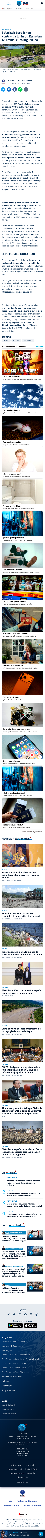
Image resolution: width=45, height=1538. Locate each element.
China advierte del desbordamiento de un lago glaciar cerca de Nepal (21, 1030)
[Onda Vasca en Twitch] (31, 1314)
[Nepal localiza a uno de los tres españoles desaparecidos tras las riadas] (22, 896)
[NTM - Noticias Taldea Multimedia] (22, 1493)
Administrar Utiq (22, 1477)
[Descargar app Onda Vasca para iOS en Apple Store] (30, 1325)
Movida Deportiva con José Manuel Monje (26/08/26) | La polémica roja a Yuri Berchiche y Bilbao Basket (13, 1272)
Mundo (4, 869)
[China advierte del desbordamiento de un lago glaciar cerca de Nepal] (22, 1011)
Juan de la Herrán (9, 1405)
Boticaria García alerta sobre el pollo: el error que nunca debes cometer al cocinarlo (23, 1183)
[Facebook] (14, 89)
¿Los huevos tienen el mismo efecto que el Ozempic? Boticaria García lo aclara (25, 1215)
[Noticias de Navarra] (32, 1505)
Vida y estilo (12, 1178)
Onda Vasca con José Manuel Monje (16, 1355)
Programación (8, 1390)
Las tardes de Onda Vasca (12, 1346)
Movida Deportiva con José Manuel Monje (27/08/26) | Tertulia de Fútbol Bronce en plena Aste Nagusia (14, 1255)
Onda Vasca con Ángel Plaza (13, 1372)
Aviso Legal (30, 1465)
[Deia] (10, 1501)
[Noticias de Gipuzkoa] (27, 1501)
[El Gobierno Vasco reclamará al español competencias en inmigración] (22, 973)
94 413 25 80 (24, 1439)
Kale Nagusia (7, 1350)
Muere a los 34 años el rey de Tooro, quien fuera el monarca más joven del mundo (21, 875)
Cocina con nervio (9, 1414)
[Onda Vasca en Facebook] (14, 1314)
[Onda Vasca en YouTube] (19, 1314)
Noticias (5, 1381)
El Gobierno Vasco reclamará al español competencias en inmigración (22, 992)
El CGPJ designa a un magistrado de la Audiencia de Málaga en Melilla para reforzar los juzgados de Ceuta (21, 1070)
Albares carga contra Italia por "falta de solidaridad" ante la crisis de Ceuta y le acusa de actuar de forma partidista (22, 1111)
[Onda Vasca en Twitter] (8, 1314)
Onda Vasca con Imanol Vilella (14, 1368)
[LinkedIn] (9, 89)
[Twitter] (3, 89)
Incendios (19, 8)
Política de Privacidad (14, 1469)
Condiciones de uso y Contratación (22, 1473)
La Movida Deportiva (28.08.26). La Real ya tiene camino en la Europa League (14, 1238)
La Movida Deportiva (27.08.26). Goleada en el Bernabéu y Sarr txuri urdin (13, 1290)
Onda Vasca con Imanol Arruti (14, 1363)
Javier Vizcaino (8, 1409)
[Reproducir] (31, 1236)
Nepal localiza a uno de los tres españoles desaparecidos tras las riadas (22, 915)
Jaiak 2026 (29, 8)
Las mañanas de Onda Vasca (13, 1342)
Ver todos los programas (12, 1376)
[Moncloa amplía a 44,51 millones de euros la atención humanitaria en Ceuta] (22, 935)
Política (5, 949)
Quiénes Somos (16, 1465)
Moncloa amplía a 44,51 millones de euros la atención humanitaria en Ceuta (22, 953)
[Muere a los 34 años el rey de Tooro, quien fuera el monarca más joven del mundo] (22, 855)
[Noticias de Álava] (11, 1505)
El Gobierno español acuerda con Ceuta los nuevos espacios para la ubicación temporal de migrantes (22, 1152)
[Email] (26, 89)
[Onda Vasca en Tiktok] (36, 1314)
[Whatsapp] (20, 89)
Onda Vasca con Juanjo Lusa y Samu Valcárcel (20, 1359)
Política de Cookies (31, 1469)
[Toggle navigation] (3, 3)
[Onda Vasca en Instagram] (25, 1314)
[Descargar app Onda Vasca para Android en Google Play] (15, 1325)
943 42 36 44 (24, 1445)
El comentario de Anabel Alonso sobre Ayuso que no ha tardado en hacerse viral (24, 1205)
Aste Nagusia (7, 8)
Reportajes (7, 1385)
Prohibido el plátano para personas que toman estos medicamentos (23, 1194)
